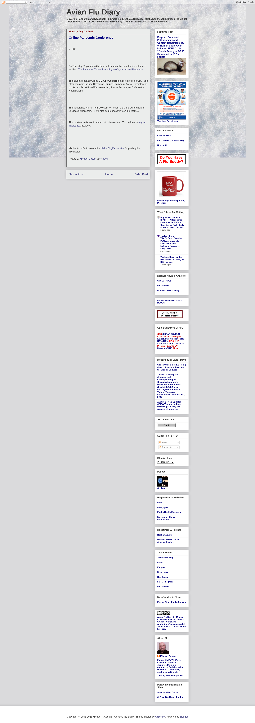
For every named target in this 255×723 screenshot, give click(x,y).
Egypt (160, 339)
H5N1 (181, 339)
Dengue (177, 336)
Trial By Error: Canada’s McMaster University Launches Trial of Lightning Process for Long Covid (171, 243)
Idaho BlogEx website (112, 148)
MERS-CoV (179, 343)
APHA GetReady (165, 557)
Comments (166, 447)
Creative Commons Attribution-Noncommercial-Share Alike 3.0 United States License (171, 625)
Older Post (141, 174)
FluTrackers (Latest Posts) (170, 140)
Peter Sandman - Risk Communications (168, 540)
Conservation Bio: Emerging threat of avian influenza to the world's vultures (171, 367)
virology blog (167, 236)
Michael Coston (168, 656)
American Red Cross (167, 692)
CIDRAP (166, 334)
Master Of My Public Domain (171, 602)
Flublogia (173, 339)
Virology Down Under (171, 257)
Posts (164, 442)
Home (109, 174)
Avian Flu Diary (93, 12)
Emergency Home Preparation (166, 518)
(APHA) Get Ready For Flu (170, 697)
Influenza (161, 343)
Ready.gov (162, 507)
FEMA (160, 502)
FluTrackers (163, 285)
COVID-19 (175, 334)
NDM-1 (169, 343)
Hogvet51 (162, 145)
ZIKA (175, 348)
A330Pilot (160, 716)
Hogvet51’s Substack (171, 217)
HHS (177, 341)
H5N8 (160, 341)
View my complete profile (170, 675)
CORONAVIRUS (165, 336)
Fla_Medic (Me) (165, 582)
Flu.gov (161, 567)
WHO (169, 348)
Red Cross (162, 577)
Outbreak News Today (168, 290)
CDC (159, 334)
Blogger (184, 716)
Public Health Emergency (170, 512)
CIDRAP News (164, 135)
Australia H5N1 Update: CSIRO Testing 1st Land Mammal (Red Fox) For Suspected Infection (169, 405)
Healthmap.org (164, 535)
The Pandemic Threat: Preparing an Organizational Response (110, 69)
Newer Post (76, 174)
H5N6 (166, 341)
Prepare (161, 346)
